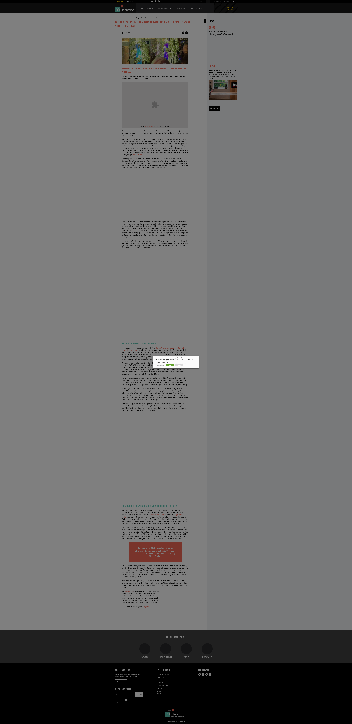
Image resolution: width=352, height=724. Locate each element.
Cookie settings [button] (160, 365)
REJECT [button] (179, 365)
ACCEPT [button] (170, 365)
